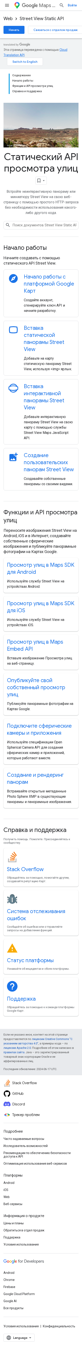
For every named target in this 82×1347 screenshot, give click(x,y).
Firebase (9, 1287)
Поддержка (21, 999)
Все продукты (13, 1308)
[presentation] (41, 248)
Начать (14, 30)
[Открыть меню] (7, 5)
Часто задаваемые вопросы (23, 1139)
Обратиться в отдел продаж (23, 1230)
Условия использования (21, 1244)
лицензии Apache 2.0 (17, 1047)
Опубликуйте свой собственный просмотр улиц (36, 687)
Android (8, 1183)
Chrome (9, 1280)
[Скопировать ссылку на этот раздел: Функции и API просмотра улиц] (23, 520)
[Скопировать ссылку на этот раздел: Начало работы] (52, 248)
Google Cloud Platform (19, 1294)
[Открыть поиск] (61, 5)
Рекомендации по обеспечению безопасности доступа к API (37, 1154)
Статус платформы (30, 960)
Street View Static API (42, 18)
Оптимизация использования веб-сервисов (35, 1163)
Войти (72, 5)
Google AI (10, 1301)
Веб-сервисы (12, 1204)
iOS (5, 1190)
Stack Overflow (25, 869)
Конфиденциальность (59, 1326)
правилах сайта (13, 1052)
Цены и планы (13, 1223)
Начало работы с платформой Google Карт (49, 283)
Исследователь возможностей (25, 1146)
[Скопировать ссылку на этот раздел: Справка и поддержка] (72, 830)
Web (8, 18)
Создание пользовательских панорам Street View (49, 462)
